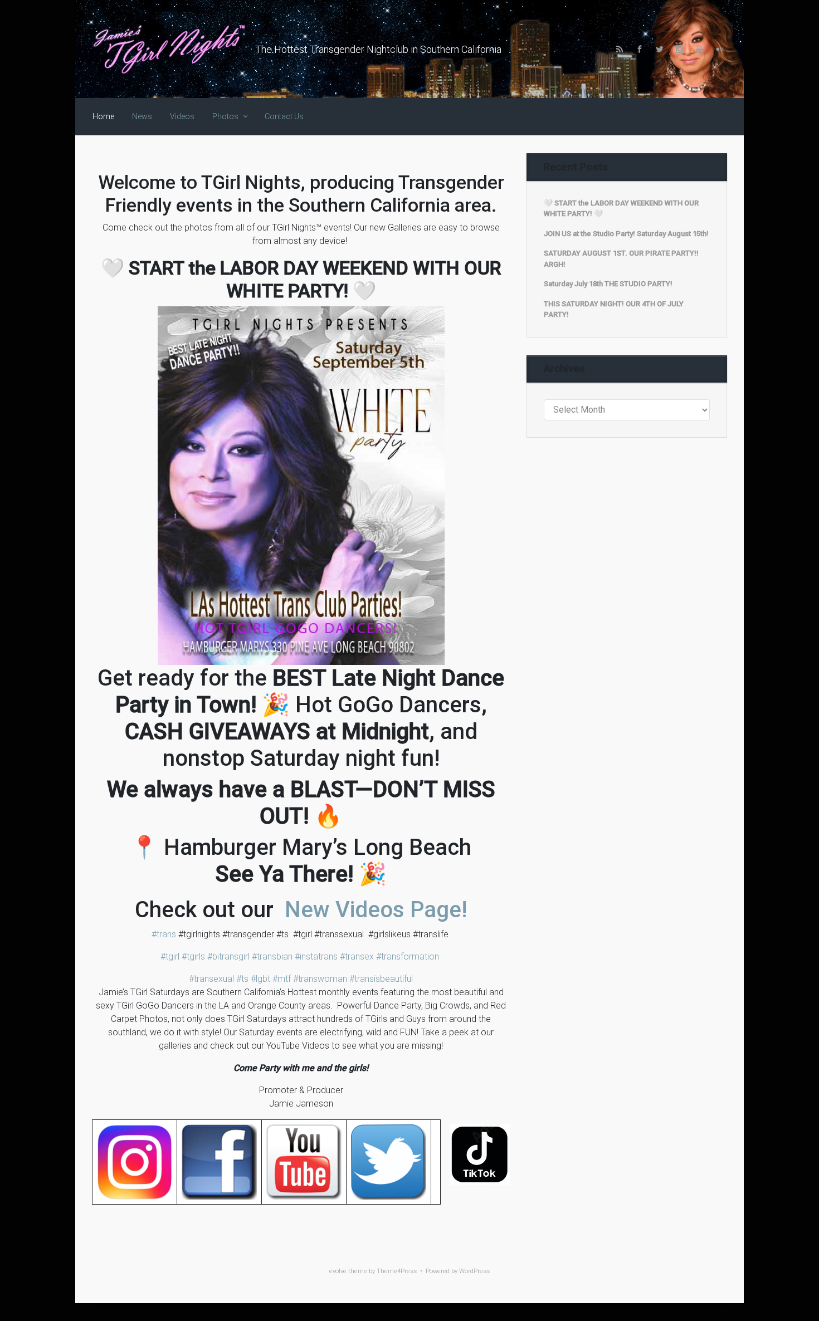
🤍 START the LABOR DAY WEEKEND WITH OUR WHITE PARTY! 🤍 (621, 208)
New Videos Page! (373, 910)
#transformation (406, 956)
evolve (338, 1271)
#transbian (271, 956)
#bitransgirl (227, 956)
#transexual (211, 978)
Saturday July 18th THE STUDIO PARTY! (608, 284)
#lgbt (259, 978)
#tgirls (192, 956)
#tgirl (169, 956)
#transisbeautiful (381, 978)
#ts (241, 978)
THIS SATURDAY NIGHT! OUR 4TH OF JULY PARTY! (614, 309)
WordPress (474, 1271)
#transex (356, 956)
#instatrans (315, 956)
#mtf (280, 978)
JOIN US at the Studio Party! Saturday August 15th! (626, 233)
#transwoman (319, 978)
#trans (164, 934)
